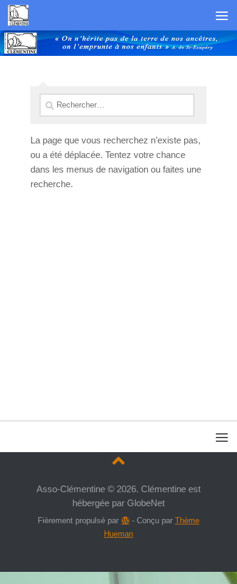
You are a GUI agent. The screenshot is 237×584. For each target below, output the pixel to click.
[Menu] (222, 15)
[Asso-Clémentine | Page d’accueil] (21, 15)
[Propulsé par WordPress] (125, 520)
